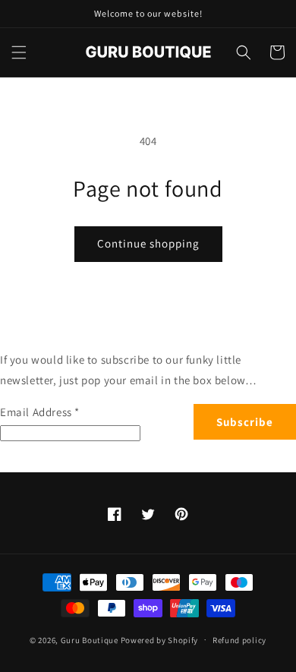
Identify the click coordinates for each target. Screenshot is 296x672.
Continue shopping (148, 243)
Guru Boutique (89, 639)
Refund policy (239, 640)
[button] (19, 52)
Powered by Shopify (160, 639)
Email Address (40, 412)
